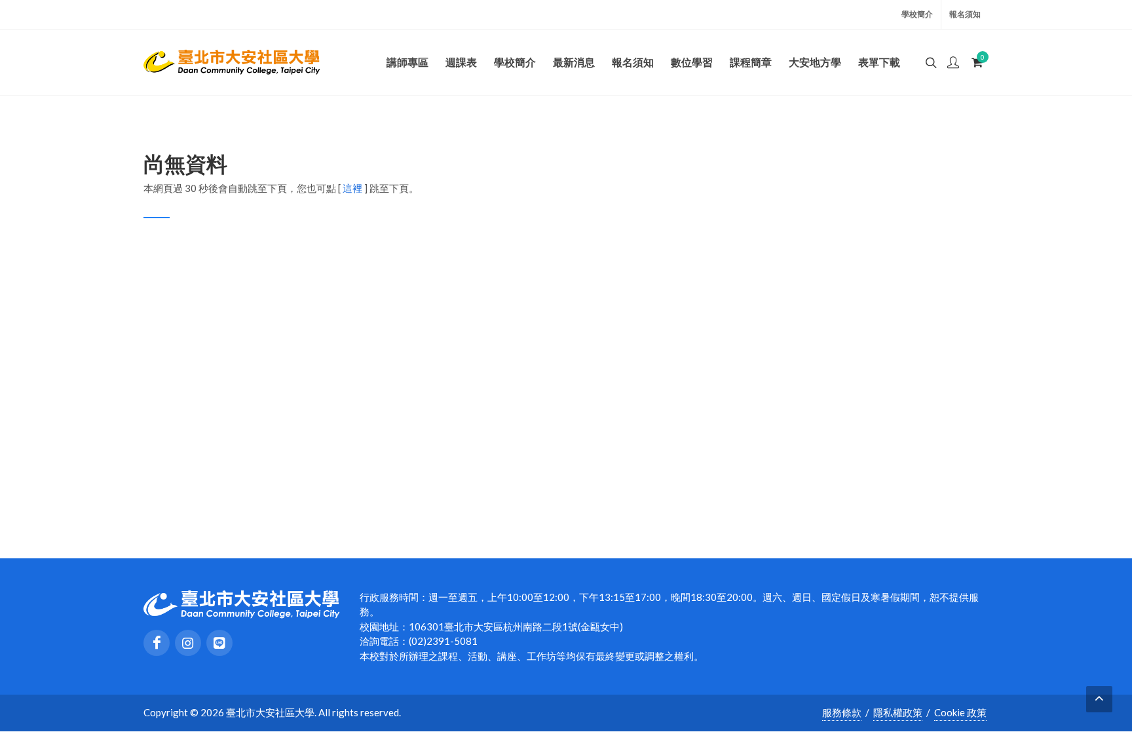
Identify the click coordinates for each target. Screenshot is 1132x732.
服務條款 (841, 712)
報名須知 (965, 14)
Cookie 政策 (960, 712)
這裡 (352, 188)
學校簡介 (917, 14)
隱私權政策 (897, 712)
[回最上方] (1099, 699)
